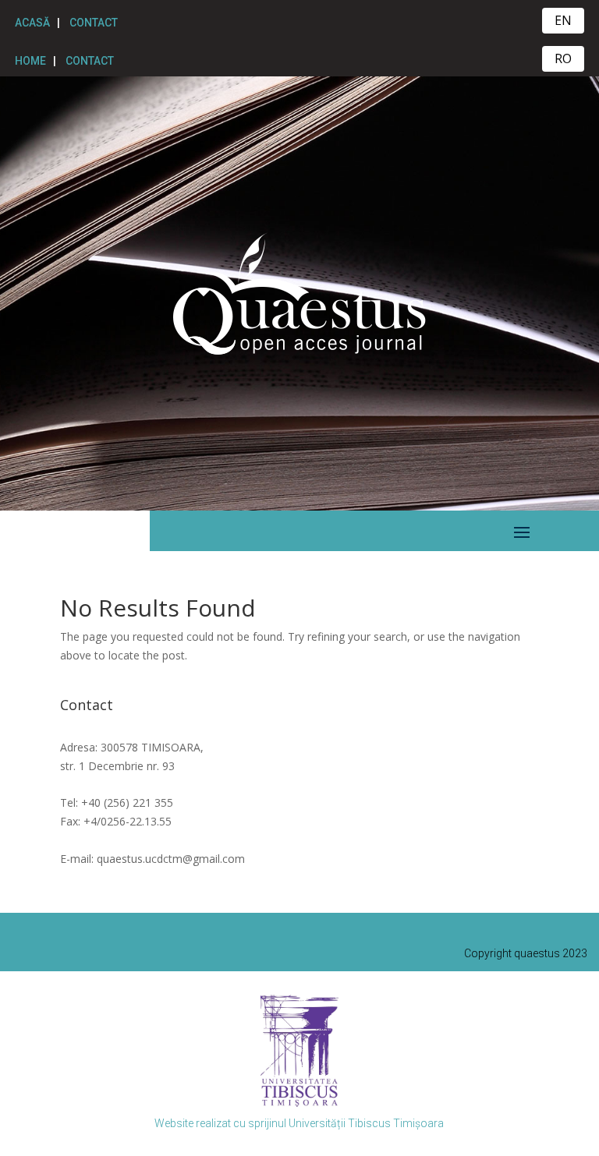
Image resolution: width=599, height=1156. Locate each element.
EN (563, 20)
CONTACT (93, 22)
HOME (30, 61)
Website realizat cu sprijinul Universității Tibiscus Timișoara (299, 1123)
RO (563, 58)
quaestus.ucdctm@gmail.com (171, 858)
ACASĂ (32, 22)
